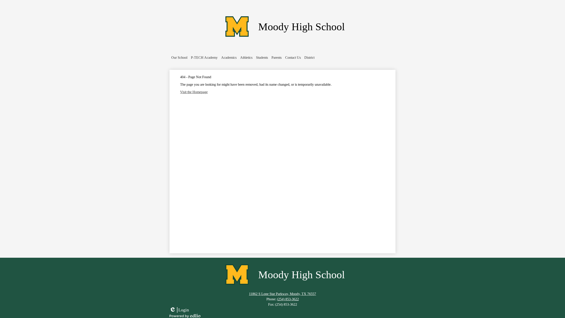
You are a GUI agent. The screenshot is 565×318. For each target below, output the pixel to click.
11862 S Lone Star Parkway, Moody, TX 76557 (282, 294)
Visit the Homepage (194, 92)
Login (179, 310)
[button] (179, 57)
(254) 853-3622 (288, 299)
